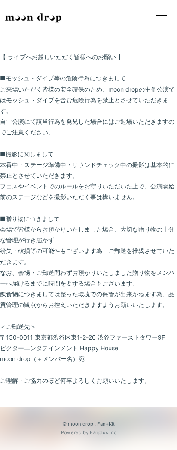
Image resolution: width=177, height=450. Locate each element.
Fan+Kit (106, 424)
